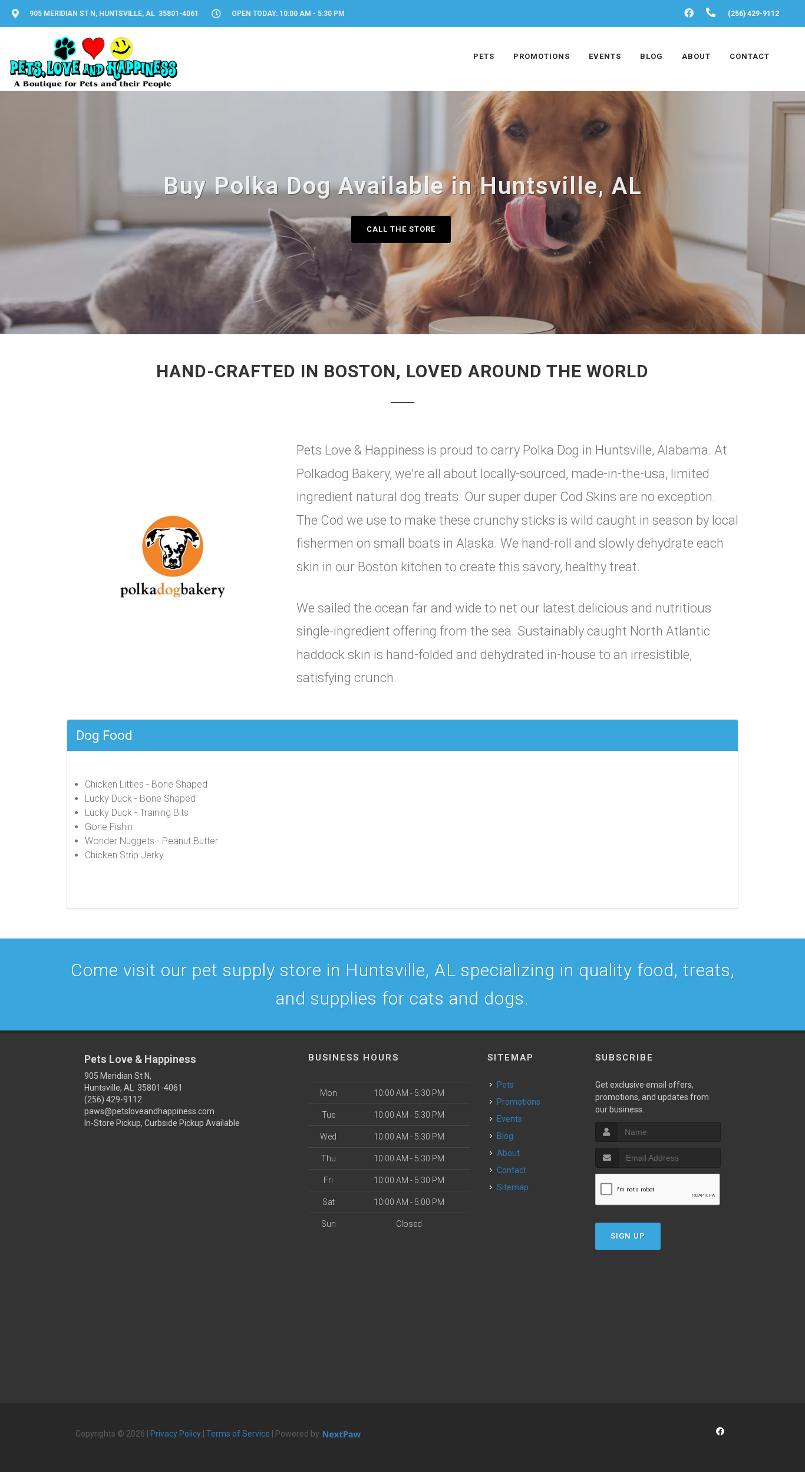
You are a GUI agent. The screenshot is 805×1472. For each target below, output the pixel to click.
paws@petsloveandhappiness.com (149, 1111)
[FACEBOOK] (689, 13)
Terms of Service (238, 1433)
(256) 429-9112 (113, 1099)
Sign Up (628, 1235)
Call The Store (401, 229)
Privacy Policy (175, 1433)
